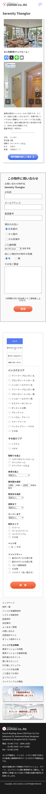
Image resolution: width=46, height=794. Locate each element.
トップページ (8, 603)
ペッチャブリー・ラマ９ (23, 426)
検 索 (23, 585)
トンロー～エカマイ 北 (22, 384)
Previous (7, 33)
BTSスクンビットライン (14, 348)
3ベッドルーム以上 (20, 465)
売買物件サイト (9, 635)
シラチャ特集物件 (10, 615)
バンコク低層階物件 (11, 611)
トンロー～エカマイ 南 (22, 398)
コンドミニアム (19, 534)
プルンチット (18, 412)
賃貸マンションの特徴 (12, 649)
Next (38, 33)
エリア (15, 341)
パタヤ (15, 448)
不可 (19, 546)
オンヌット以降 (19, 407)
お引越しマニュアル (11, 665)
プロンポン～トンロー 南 (23, 394)
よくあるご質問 (9, 627)
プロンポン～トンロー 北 (23, 380)
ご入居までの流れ (10, 673)
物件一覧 (6, 607)
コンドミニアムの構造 (12, 681)
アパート (16, 528)
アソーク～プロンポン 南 (23, 389)
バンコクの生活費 (10, 669)
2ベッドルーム (18, 462)
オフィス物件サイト (11, 639)
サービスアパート (20, 531)
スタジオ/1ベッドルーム (23, 459)
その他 (15, 431)
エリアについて (9, 677)
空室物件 (6, 619)
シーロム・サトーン (21, 417)
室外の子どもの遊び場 (22, 561)
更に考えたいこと (10, 661)
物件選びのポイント (11, 657)
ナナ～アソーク (19, 421)
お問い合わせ (8, 631)
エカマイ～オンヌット (22, 403)
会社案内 (6, 623)
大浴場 (15, 568)
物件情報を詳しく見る (21, 156)
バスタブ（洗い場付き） (23, 572)
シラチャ (16, 443)
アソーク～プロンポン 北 (23, 375)
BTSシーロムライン (15, 356)
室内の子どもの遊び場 (22, 558)
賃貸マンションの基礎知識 (14, 653)
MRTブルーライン (14, 362)
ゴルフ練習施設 (19, 565)
